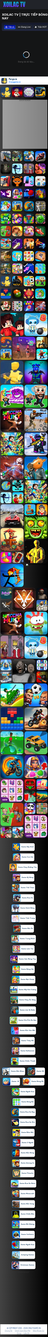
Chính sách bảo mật (22, 1330)
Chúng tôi (8, 1330)
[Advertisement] (24, 1298)
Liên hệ (26, 1333)
